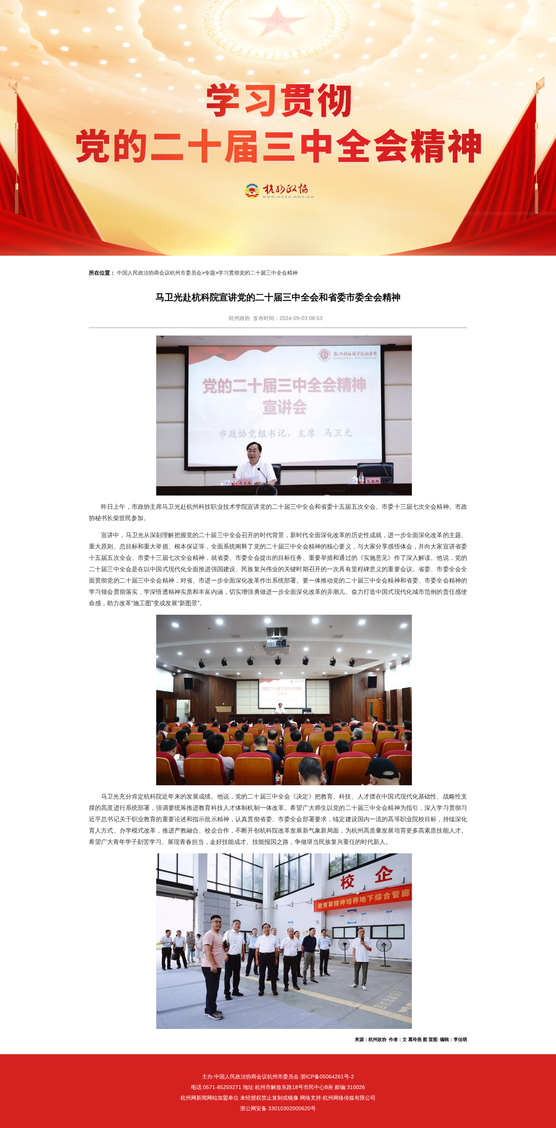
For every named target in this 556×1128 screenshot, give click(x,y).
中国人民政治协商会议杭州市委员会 (159, 273)
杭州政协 (239, 318)
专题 (210, 273)
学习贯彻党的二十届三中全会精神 (258, 273)
